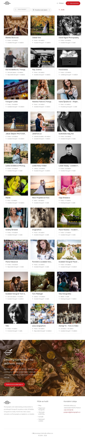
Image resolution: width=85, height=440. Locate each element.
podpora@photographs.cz (72, 412)
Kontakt (40, 417)
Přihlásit (61, 3)
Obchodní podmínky (41, 413)
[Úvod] (7, 3)
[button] (41, 10)
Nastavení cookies (41, 420)
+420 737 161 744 (68, 410)
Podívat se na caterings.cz (14, 384)
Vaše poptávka (74, 3)
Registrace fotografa (41, 409)
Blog (39, 405)
